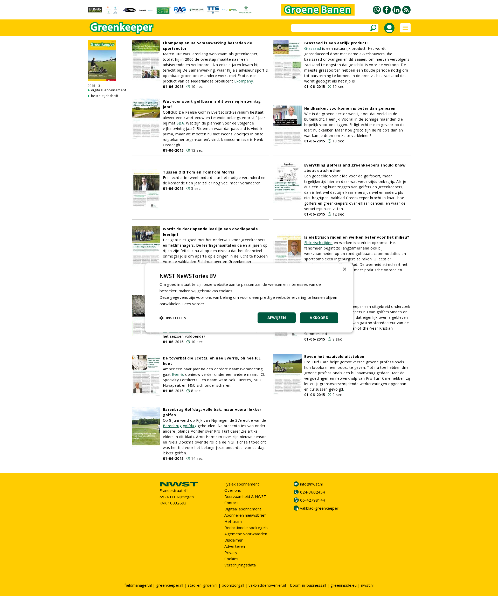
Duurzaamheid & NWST (245, 496)
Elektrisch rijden (318, 242)
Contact (231, 502)
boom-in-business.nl (308, 585)
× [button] (344, 269)
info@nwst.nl (311, 484)
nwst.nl (367, 585)
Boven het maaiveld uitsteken (334, 356)
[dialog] (249, 297)
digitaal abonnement (108, 90)
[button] (173, 318)
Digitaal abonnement (242, 508)
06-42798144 (312, 500)
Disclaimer (233, 540)
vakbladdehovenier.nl (267, 585)
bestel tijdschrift (105, 95)
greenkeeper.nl (169, 585)
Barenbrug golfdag (180, 425)
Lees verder (193, 303)
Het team (233, 521)
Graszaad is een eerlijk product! (336, 42)
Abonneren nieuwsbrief (245, 515)
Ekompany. (244, 81)
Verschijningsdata (240, 564)
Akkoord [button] (319, 317)
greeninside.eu (343, 585)
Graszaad (312, 48)
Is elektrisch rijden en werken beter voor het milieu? (356, 237)
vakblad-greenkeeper (319, 508)
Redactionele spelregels (246, 527)
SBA (180, 123)
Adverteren (234, 546)
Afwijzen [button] (276, 317)
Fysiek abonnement (241, 484)
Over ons (232, 490)
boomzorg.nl (233, 585)
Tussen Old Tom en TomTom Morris (198, 172)
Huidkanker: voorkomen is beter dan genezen (350, 108)
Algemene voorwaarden (245, 533)
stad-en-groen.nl (202, 585)
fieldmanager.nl (138, 585)
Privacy (230, 552)
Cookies (231, 558)
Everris (178, 374)
